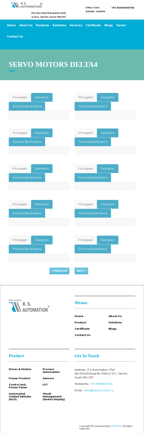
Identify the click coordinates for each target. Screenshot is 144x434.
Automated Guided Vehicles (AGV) (20, 396)
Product (80, 322)
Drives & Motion (20, 369)
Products (42, 25)
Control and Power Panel (18, 386)
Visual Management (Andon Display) (54, 396)
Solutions (59, 25)
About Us (25, 25)
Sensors (48, 378)
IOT (45, 384)
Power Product (19, 378)
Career (121, 25)
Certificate (93, 25)
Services (76, 25)
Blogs (108, 25)
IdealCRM (116, 426)
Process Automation (51, 370)
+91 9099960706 (101, 384)
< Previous (59, 270)
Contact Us (15, 36)
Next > (81, 270)
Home (11, 25)
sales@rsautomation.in (99, 390)
